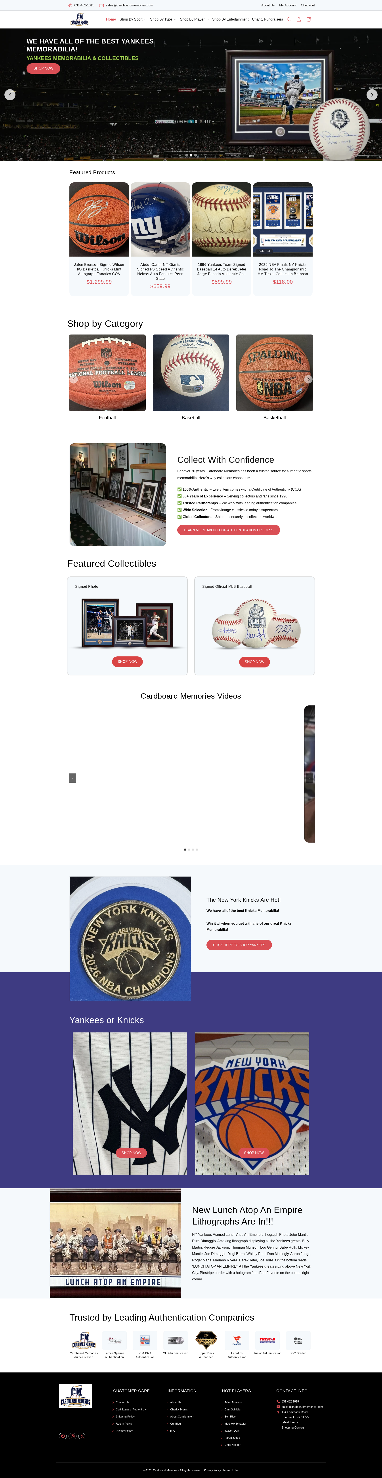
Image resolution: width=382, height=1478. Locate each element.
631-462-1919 (84, 5)
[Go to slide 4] (197, 850)
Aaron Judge (232, 1437)
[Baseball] (107, 373)
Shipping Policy (125, 1416)
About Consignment (182, 1416)
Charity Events (179, 1409)
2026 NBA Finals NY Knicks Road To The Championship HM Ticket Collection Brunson (283, 269)
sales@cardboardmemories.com (129, 5)
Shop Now (131, 1153)
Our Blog (175, 1423)
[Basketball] (191, 373)
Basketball (191, 417)
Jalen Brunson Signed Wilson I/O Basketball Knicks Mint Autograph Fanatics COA (99, 269)
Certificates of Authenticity (131, 1409)
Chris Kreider (233, 1444)
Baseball (107, 417)
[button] (133, 19)
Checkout (308, 5)
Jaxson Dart (232, 1430)
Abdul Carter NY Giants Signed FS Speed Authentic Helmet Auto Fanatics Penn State (160, 271)
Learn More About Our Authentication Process (228, 530)
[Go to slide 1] (186, 155)
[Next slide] (372, 94)
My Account (287, 5)
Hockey (275, 417)
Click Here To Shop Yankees (239, 945)
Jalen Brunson (233, 1402)
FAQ (172, 1430)
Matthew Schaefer (235, 1423)
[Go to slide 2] (191, 155)
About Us (268, 5)
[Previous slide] (9, 94)
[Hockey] (274, 373)
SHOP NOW (43, 95)
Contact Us (122, 1402)
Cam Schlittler (233, 1409)
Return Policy (124, 1423)
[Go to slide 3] (195, 155)
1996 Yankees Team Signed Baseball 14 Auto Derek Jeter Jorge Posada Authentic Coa (221, 269)
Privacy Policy (124, 1430)
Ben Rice (230, 1416)
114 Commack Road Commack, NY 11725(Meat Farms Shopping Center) (295, 1419)
